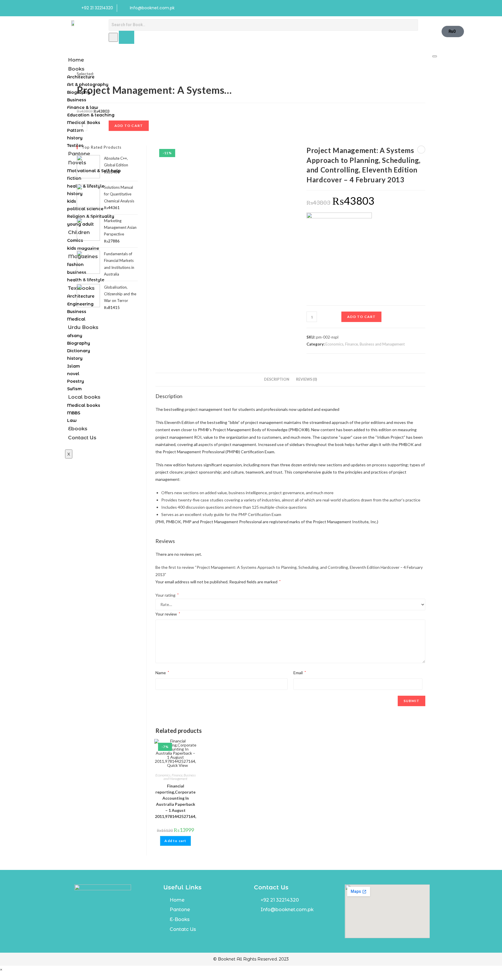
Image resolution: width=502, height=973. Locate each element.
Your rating (167, 595)
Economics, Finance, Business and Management (365, 344)
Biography (78, 92)
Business (76, 99)
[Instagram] (424, 8)
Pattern (75, 130)
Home (76, 60)
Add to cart (361, 316)
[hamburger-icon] (434, 56)
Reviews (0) (306, 379)
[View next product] (421, 149)
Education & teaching (90, 115)
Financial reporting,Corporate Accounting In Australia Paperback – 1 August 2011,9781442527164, (175, 801)
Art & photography (87, 84)
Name (162, 672)
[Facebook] (412, 8)
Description (276, 379)
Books (76, 69)
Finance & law (82, 107)
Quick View (177, 765)
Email (299, 672)
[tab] (276, 379)
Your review (167, 614)
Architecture (80, 77)
